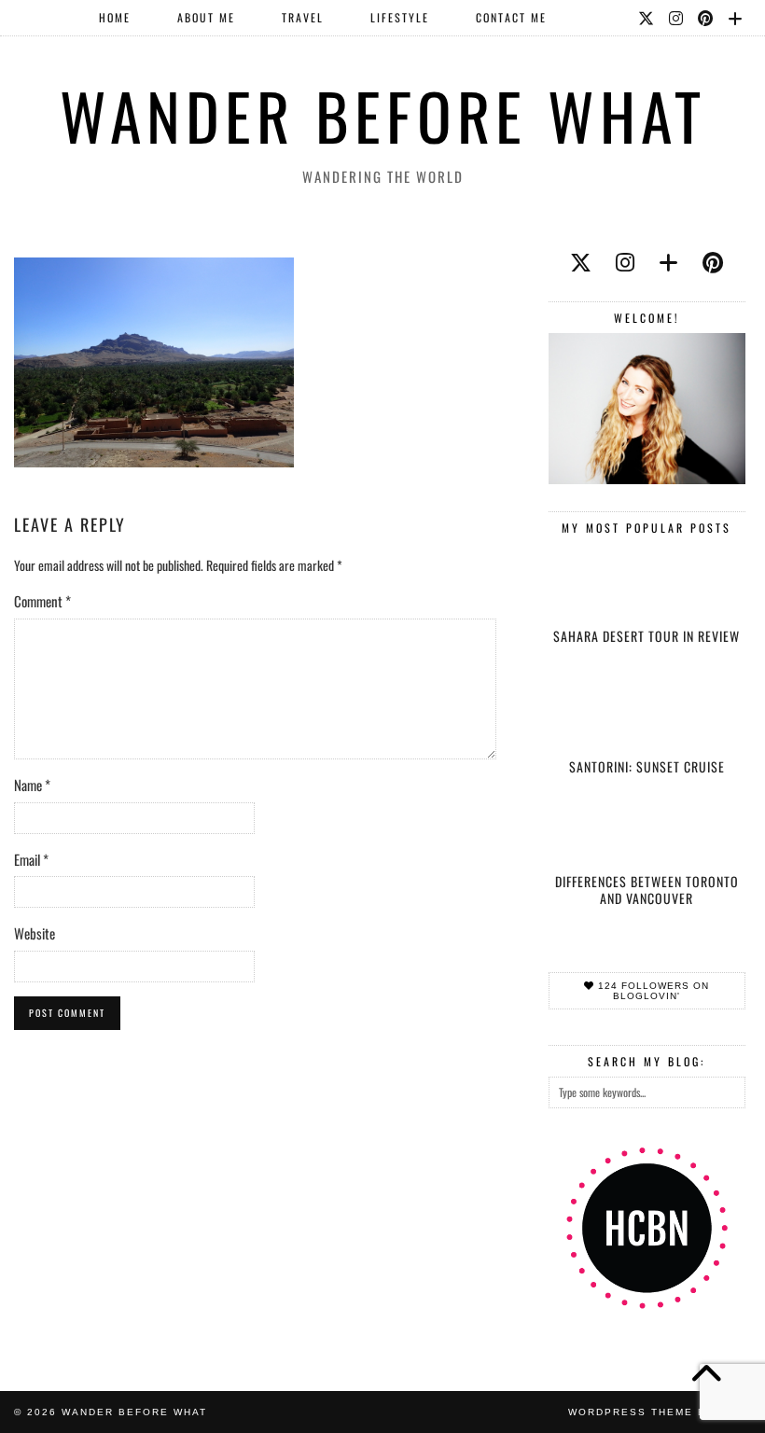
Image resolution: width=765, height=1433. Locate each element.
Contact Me (511, 17)
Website (34, 933)
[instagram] (625, 261)
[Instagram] (677, 17)
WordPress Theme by (659, 1412)
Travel (303, 17)
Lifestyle (399, 17)
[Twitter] (647, 17)
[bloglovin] (668, 261)
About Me (206, 17)
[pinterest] (712, 261)
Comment (42, 601)
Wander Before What (383, 115)
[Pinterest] (706, 17)
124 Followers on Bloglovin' (651, 991)
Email (31, 859)
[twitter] (580, 261)
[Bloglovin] (736, 17)
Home (115, 17)
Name (32, 784)
